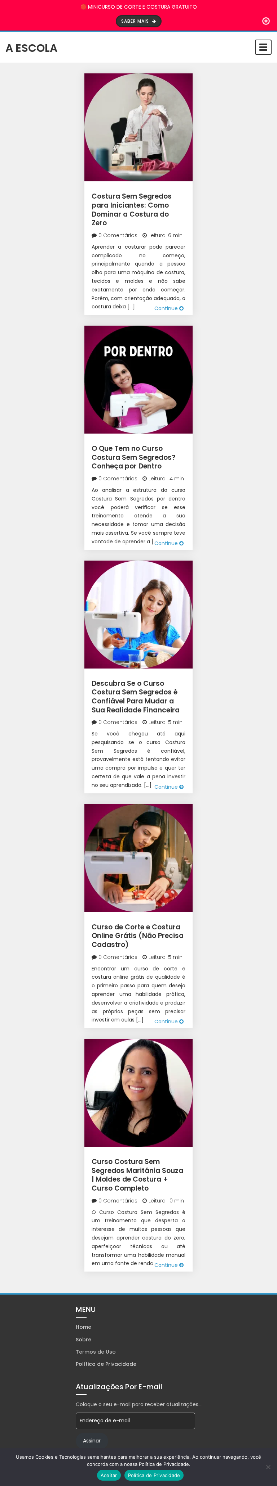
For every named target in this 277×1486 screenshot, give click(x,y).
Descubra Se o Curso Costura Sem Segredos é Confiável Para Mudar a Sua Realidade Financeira (136, 697)
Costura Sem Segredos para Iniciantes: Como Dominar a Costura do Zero (132, 209)
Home (83, 1327)
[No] (268, 1467)
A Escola (31, 47)
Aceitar (109, 1475)
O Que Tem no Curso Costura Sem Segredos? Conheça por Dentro (134, 457)
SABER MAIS (135, 21)
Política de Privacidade (106, 1364)
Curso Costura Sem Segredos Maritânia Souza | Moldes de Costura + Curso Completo (137, 1175)
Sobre (83, 1339)
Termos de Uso (96, 1351)
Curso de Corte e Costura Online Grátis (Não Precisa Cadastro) (138, 936)
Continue (166, 308)
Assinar (92, 1440)
